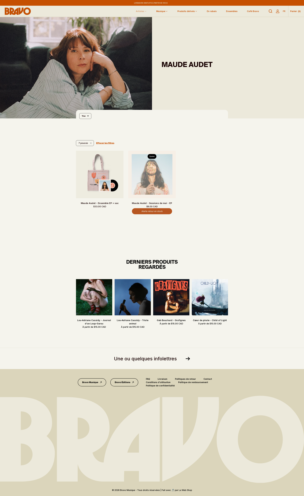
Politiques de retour (185, 379)
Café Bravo (253, 11)
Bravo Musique (90, 382)
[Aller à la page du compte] (277, 11)
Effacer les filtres (105, 143)
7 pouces (83, 143)
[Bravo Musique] (18, 11)
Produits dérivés (186, 11)
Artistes (140, 11)
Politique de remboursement (193, 382)
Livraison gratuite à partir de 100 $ (151, 3)
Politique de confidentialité (160, 385)
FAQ (148, 379)
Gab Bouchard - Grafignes (171, 320)
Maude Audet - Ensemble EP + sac (100, 203)
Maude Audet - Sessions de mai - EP (152, 203)
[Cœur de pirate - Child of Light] (210, 297)
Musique (160, 11)
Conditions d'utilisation (158, 382)
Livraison (162, 379)
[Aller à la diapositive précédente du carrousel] (73, 297)
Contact (208, 379)
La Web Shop (185, 490)
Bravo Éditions (122, 382)
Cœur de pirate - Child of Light (210, 320)
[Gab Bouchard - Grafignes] (171, 297)
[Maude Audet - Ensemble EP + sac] (100, 174)
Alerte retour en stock (152, 211)
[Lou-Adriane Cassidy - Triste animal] (133, 297)
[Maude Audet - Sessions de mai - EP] (152, 174)
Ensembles (232, 11)
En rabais (212, 11)
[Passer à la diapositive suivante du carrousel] (230, 297)
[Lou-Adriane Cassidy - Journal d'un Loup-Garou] (94, 297)
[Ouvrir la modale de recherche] (270, 11)
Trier (84, 116)
